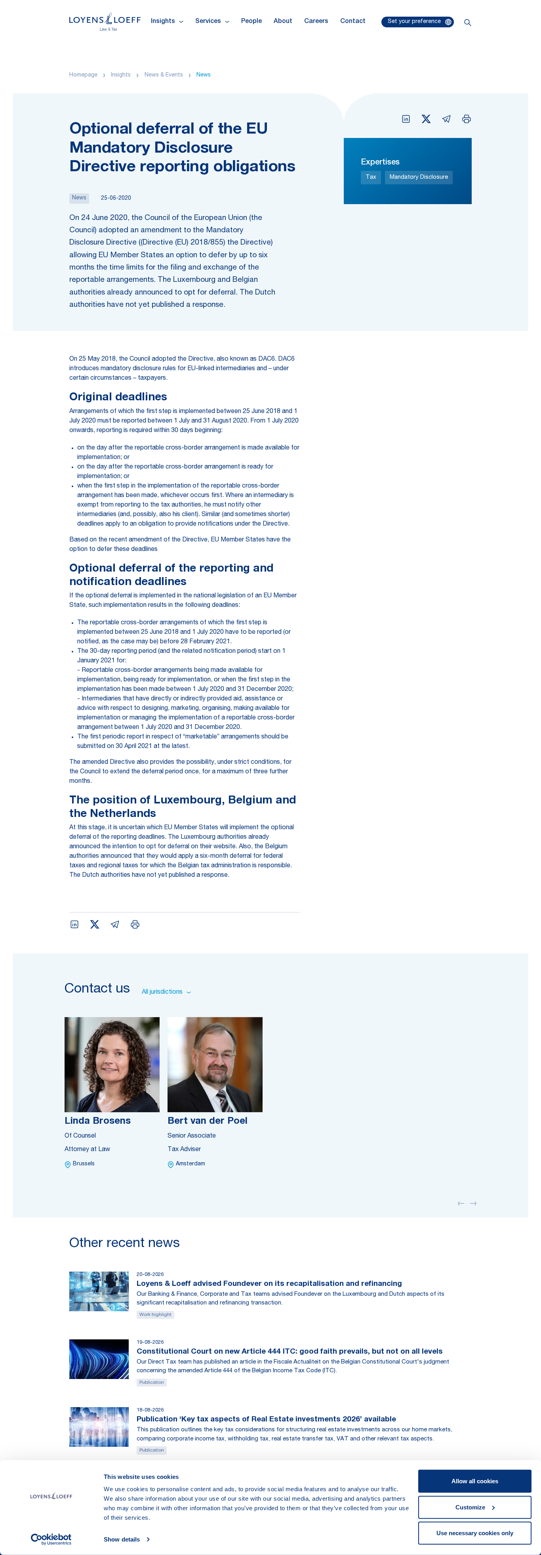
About (283, 22)
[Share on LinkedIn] (406, 119)
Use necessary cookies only (474, 1533)
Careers (316, 22)
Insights (121, 75)
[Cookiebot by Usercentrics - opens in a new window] (51, 1539)
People (251, 22)
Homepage (83, 75)
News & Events (164, 75)
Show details (122, 1539)
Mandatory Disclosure (419, 177)
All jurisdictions (162, 992)
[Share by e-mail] (446, 119)
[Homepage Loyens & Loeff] (105, 22)
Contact (353, 22)
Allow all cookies (474, 1481)
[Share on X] (426, 119)
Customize (470, 1506)
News (203, 75)
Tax (371, 177)
